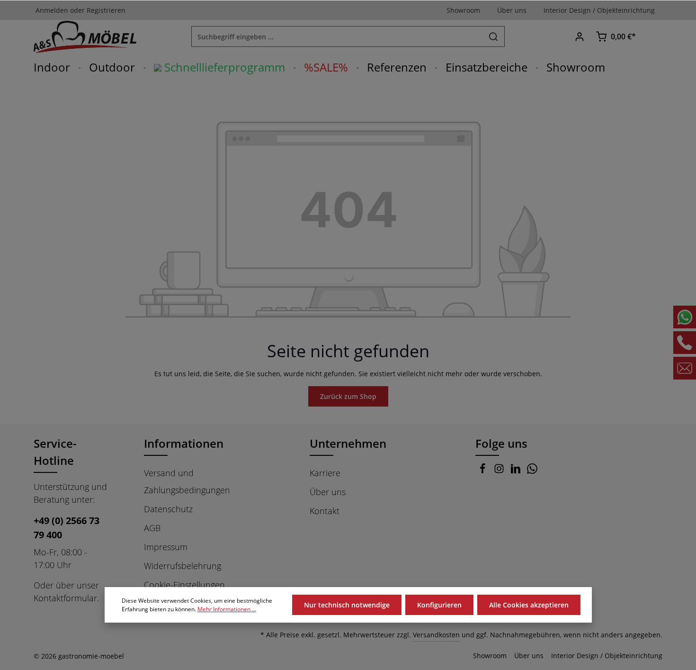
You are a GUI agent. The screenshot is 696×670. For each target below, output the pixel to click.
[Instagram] (500, 470)
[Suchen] (493, 36)
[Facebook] (483, 470)
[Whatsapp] (532, 470)
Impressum (165, 546)
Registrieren (106, 10)
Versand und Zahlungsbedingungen (187, 481)
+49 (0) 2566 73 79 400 (66, 527)
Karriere (325, 473)
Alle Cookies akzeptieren (529, 604)
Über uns (328, 492)
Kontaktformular (65, 598)
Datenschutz (168, 509)
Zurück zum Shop (348, 396)
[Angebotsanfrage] (652, 37)
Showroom (490, 655)
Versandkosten (436, 634)
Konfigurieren (439, 604)
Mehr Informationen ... (226, 609)
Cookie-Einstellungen (184, 584)
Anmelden (52, 10)
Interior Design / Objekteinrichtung (606, 655)
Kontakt (324, 510)
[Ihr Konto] (579, 37)
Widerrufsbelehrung (182, 565)
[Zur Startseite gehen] (85, 36)
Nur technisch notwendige (347, 604)
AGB (152, 528)
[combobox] (337, 36)
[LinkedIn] (516, 470)
